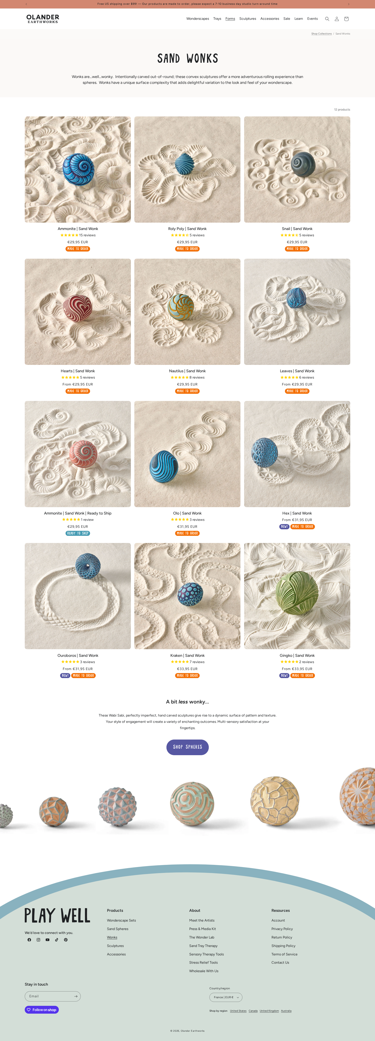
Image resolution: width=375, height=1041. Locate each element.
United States (238, 1010)
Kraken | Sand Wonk (187, 655)
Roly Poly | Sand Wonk (187, 228)
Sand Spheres (117, 929)
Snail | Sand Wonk (297, 228)
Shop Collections (321, 33)
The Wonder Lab (201, 937)
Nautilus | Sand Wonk (187, 371)
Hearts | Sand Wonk (78, 371)
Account (278, 920)
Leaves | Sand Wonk (297, 371)
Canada (253, 1010)
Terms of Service (284, 954)
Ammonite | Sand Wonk (78, 228)
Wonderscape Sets (121, 920)
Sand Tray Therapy (203, 946)
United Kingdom (269, 1010)
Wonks (112, 937)
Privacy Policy (282, 929)
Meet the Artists (201, 920)
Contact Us (280, 962)
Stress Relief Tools (203, 962)
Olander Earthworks (193, 1030)
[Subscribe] (76, 996)
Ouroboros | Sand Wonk (78, 655)
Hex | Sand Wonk (297, 513)
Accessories (116, 954)
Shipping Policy (283, 946)
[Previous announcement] (26, 4)
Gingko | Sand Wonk (297, 655)
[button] (197, 19)
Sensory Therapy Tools (206, 954)
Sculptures (115, 946)
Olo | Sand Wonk (187, 513)
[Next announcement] (349, 4)
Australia (286, 1010)
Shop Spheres (187, 747)
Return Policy (281, 937)
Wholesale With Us (203, 971)
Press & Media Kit (202, 929)
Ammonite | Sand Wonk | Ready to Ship (78, 513)
